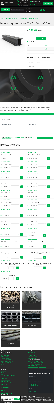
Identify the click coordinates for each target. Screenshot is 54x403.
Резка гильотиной (5, 388)
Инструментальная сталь (7, 359)
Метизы (2, 364)
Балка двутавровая (34, 18)
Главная (2, 18)
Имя (2, 121)
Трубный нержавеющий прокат (35, 361)
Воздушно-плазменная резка (7, 391)
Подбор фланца (4, 384)
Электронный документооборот (8, 375)
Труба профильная (31, 325)
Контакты (28, 11)
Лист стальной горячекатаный (10, 344)
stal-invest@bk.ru (36, 1)
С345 (46, 49)
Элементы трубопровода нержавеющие (37, 367)
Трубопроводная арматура (7, 361)
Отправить (45, 137)
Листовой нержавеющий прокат (35, 362)
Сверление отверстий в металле (8, 382)
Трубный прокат (4, 356)
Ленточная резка (5, 387)
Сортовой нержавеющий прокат (35, 364)
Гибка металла (4, 381)
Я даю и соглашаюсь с (18, 138)
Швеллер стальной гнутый (10, 325)
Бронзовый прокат (32, 353)
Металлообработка (5, 380)
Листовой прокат (5, 358)
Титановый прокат (32, 358)
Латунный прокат (32, 355)
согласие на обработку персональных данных (14, 137)
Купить (41, 38)
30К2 (46, 46)
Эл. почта (30, 121)
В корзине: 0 (50, 9)
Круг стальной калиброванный (10, 306)
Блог (2, 374)
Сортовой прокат (23, 18)
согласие (10, 398)
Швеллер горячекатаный (31, 305)
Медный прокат (31, 352)
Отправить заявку (27, 113)
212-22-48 (23, 1)
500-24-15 (23, 4)
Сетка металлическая (6, 362)
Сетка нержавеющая (32, 365)
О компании (29, 8)
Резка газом (3, 390)
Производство (4, 378)
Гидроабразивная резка (6, 393)
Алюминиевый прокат (33, 356)
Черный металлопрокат (11, 18)
